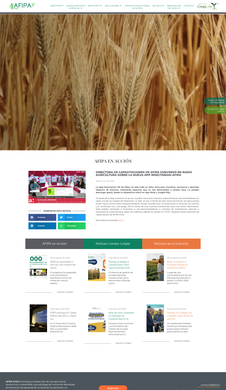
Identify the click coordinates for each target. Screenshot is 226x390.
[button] (42, 217)
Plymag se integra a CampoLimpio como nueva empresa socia (119, 265)
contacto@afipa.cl (210, 385)
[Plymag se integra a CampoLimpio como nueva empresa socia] (96, 266)
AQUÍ (121, 220)
